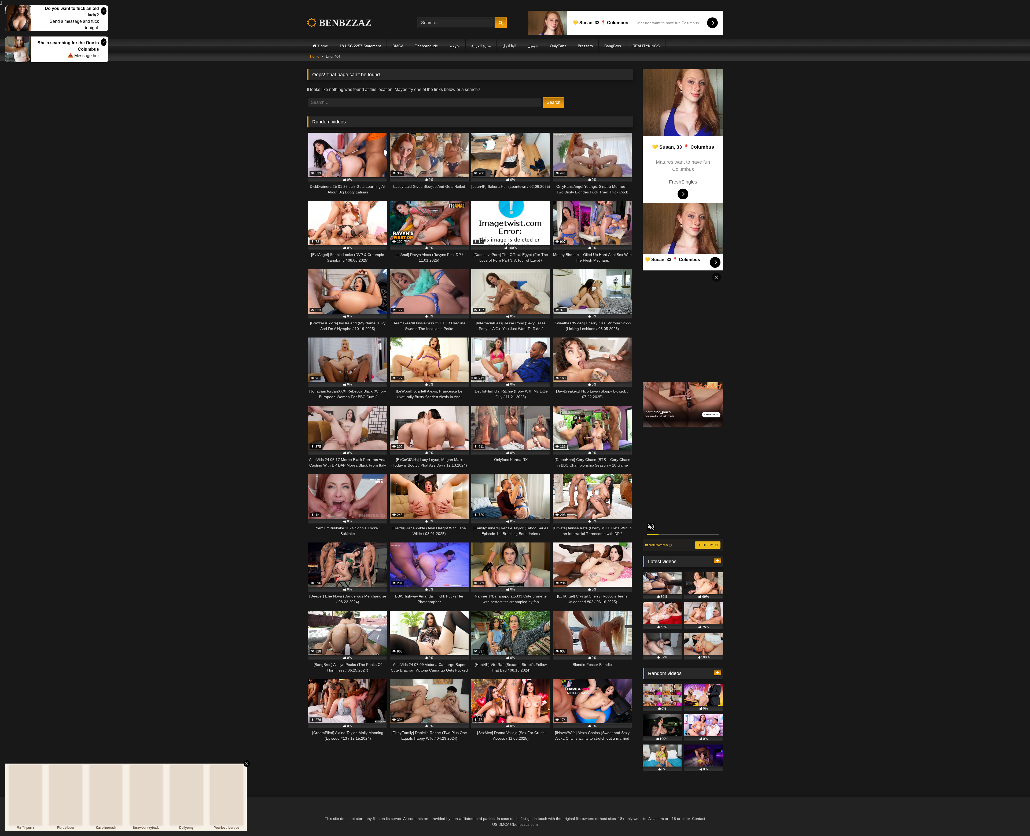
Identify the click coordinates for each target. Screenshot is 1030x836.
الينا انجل (509, 46)
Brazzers (585, 46)
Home (323, 46)
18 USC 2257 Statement (360, 46)
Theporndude (426, 46)
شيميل (533, 46)
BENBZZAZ (344, 22)
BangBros (612, 46)
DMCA (397, 46)
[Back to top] (1013, 821)
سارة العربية (481, 46)
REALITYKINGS (646, 46)
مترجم (455, 46)
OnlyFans (558, 46)
